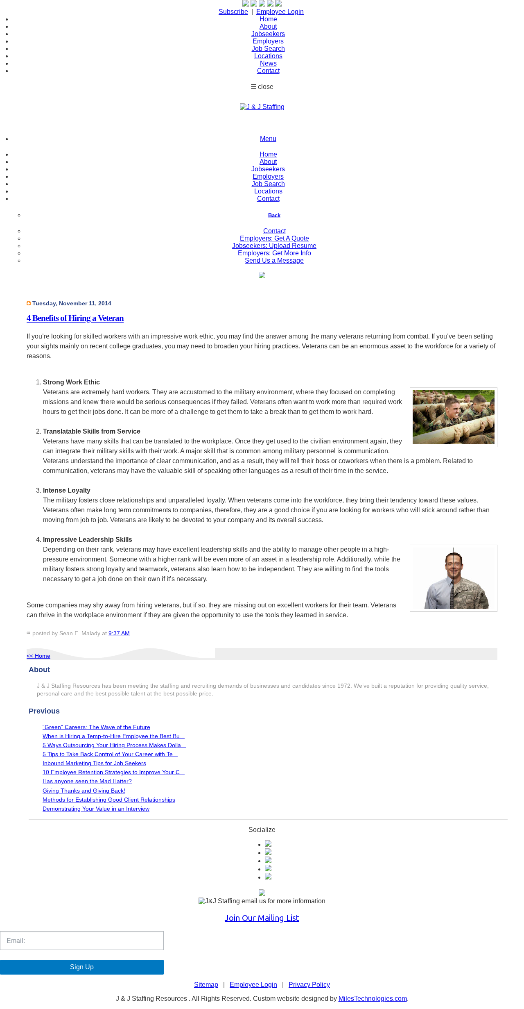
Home (268, 19)
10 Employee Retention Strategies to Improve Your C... (114, 772)
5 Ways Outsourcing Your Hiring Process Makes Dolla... (114, 745)
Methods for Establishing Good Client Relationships (109, 800)
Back (274, 215)
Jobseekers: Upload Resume (274, 245)
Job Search (268, 48)
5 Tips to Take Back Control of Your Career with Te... (110, 754)
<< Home (38, 656)
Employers (268, 41)
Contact (268, 70)
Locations (268, 55)
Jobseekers (268, 33)
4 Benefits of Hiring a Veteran (75, 318)
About (268, 26)
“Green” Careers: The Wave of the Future (96, 727)
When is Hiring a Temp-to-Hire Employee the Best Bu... (114, 736)
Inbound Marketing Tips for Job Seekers (94, 763)
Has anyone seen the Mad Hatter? (87, 781)
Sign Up (82, 967)
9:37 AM (119, 633)
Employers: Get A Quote (274, 238)
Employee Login (280, 11)
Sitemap (206, 984)
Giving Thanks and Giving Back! (84, 791)
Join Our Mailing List (262, 918)
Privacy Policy (309, 984)
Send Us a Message (274, 260)
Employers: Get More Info (274, 253)
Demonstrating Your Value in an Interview (96, 809)
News (268, 63)
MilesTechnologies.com (373, 998)
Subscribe (233, 11)
